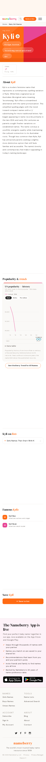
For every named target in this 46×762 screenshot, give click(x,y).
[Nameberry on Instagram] (30, 732)
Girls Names (8, 697)
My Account (8, 725)
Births (15, 298)
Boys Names (8, 701)
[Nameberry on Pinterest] (25, 732)
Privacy (26, 755)
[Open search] (20, 19)
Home (5, 24)
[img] (23, 319)
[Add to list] (18, 36)
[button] (23, 601)
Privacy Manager (37, 755)
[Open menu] (40, 19)
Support (23, 758)
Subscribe (30, 19)
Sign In (5, 720)
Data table (11, 346)
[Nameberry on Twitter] (16, 732)
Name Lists (29, 697)
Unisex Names (9, 706)
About (27, 720)
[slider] (37, 339)
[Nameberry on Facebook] (20, 732)
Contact (28, 725)
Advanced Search (32, 701)
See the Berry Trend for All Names (23, 365)
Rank (8, 298)
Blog (26, 716)
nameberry (23, 743)
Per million (23, 298)
